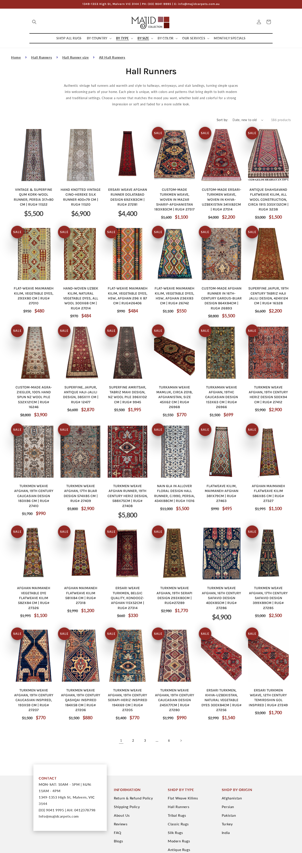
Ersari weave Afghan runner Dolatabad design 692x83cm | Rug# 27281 (127, 196)
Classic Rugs (178, 824)
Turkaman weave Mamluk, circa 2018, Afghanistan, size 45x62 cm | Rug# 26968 (174, 397)
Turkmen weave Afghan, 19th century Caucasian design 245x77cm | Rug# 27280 (174, 700)
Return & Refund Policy (133, 798)
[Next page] (181, 740)
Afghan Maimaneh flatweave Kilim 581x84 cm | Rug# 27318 (80, 595)
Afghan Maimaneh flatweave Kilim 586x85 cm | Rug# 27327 (268, 493)
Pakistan (229, 815)
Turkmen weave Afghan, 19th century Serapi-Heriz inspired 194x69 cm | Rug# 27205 (127, 700)
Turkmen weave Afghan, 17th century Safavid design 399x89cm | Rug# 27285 (268, 598)
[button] (34, 22)
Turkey (227, 824)
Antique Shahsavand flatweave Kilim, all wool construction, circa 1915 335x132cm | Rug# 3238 (268, 199)
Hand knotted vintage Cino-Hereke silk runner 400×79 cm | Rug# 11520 (81, 196)
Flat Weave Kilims (183, 798)
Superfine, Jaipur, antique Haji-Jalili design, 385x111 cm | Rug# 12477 (80, 394)
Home (16, 57)
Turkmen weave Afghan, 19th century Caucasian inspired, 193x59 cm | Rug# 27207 (33, 700)
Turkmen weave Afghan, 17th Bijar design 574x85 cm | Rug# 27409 (81, 493)
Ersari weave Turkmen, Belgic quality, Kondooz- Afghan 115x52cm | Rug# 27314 (127, 598)
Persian (228, 807)
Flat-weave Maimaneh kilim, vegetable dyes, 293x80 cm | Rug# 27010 (34, 295)
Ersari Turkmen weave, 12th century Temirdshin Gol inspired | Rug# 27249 (268, 697)
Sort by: (222, 120)
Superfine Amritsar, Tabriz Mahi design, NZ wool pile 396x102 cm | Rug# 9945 (127, 394)
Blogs (118, 841)
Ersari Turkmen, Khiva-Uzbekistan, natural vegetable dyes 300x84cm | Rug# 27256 (221, 700)
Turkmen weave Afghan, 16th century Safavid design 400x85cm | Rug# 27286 (221, 598)
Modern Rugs (179, 841)
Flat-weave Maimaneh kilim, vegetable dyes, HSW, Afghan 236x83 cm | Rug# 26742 (174, 295)
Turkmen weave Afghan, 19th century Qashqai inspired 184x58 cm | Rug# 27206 (80, 700)
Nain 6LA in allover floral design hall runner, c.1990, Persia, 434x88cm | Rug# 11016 (174, 493)
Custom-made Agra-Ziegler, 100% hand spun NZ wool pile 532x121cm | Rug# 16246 (33, 397)
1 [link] (121, 740)
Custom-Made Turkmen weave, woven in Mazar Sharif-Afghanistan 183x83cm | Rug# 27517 (174, 199)
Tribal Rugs (177, 815)
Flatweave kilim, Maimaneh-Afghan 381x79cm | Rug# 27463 (221, 493)
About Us (122, 815)
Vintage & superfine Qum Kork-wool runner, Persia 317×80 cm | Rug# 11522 (34, 196)
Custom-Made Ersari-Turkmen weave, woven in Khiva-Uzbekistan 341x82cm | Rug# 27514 (221, 199)
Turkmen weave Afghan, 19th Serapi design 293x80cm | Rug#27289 (174, 595)
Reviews (120, 824)
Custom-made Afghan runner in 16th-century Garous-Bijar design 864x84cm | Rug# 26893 (221, 298)
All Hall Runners (112, 57)
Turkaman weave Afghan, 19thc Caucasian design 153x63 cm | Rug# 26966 (221, 397)
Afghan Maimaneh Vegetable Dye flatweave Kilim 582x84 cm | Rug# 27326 (33, 598)
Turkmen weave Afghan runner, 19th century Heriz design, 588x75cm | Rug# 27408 (127, 496)
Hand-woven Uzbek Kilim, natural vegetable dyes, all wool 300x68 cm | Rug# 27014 (80, 298)
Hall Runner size (75, 57)
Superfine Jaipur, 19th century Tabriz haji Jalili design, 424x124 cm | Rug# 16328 (268, 295)
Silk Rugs (175, 832)
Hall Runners (41, 57)
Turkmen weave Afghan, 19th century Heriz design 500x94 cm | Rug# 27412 (268, 394)
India (226, 832)
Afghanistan (232, 798)
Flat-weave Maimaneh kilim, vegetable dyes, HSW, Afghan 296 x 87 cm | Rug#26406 (127, 295)
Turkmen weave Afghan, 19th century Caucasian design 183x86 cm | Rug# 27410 (33, 496)
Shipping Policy (127, 807)
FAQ (117, 832)
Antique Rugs (179, 849)
